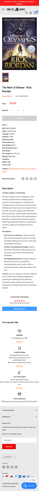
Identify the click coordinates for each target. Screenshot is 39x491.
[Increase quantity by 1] (23, 110)
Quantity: (5, 110)
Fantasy (22, 168)
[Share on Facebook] (22, 178)
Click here (19, 342)
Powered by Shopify (9, 486)
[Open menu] (3, 9)
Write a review (19, 309)
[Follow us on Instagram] (7, 467)
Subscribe (9, 447)
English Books (7, 96)
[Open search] (26, 12)
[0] (35, 12)
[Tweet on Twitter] (31, 178)
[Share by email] (35, 178)
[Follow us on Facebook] (3, 467)
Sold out (19, 118)
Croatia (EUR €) (7, 456)
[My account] (31, 12)
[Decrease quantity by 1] (12, 110)
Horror (27, 168)
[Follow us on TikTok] (16, 467)
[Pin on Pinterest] (27, 178)
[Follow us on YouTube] (11, 467)
